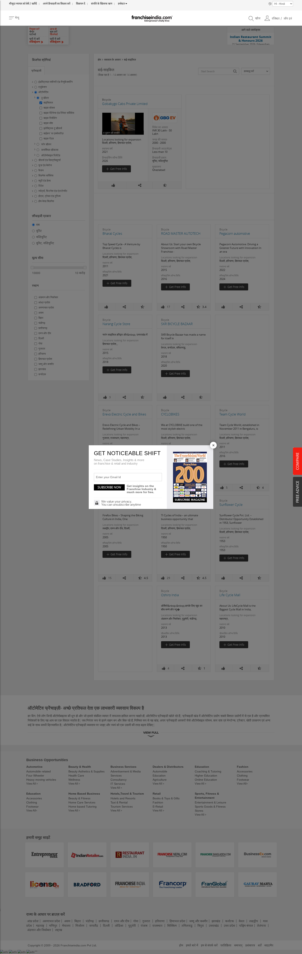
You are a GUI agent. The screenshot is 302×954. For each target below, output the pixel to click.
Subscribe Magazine (190, 499)
